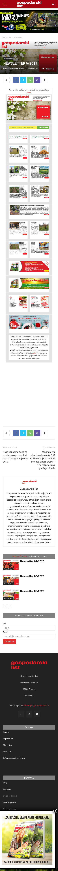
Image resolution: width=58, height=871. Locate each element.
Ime (4, 623)
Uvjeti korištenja (10, 795)
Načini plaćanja (9, 808)
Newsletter (18, 37)
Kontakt (6, 732)
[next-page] (10, 606)
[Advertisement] (29, 392)
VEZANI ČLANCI (19, 556)
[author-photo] (29, 484)
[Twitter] (23, 80)
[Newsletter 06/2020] (11, 579)
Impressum (8, 738)
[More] (44, 80)
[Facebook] (16, 80)
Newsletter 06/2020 (32, 576)
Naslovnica (6, 37)
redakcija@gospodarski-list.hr (36, 705)
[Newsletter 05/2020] (11, 594)
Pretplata (7, 789)
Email (5, 632)
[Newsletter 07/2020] (11, 565)
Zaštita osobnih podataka (14, 758)
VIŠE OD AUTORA (37, 556)
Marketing (7, 745)
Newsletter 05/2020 (32, 591)
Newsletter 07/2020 (32, 561)
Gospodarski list (17, 68)
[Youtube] (37, 714)
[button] (53, 4)
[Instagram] (29, 714)
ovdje (34, 353)
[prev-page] (5, 606)
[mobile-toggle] (5, 4)
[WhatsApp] (30, 80)
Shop (5, 782)
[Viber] (37, 80)
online (28, 93)
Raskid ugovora (9, 802)
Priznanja (7, 751)
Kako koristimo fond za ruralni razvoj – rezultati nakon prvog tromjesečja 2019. (15, 457)
